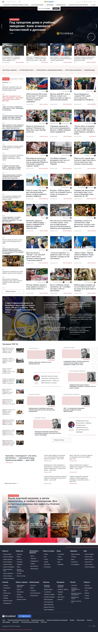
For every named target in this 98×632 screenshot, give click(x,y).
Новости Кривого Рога (7, 570)
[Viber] (80, 1)
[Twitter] (87, 2)
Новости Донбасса (8, 573)
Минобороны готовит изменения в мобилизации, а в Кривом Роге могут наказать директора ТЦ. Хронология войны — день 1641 (55, 467)
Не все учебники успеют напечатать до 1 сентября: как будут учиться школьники (60, 287)
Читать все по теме (10, 334)
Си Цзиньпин (47, 592)
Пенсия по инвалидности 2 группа (75, 589)
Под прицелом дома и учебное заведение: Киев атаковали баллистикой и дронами (83, 58)
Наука (59, 551)
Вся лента (5, 82)
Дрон (59, 561)
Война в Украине (22, 582)
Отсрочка (33, 590)
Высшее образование (20, 570)
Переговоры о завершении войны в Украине (16, 4)
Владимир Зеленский (47, 586)
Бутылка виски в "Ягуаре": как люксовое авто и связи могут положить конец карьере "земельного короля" (36, 256)
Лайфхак (5, 598)
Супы (86, 590)
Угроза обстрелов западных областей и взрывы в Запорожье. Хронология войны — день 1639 (55, 478)
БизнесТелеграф (61, 4)
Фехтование (47, 567)
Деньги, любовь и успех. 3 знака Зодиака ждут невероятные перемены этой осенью (59, 525)
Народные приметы (63, 589)
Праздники (60, 582)
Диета (72, 559)
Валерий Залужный (49, 597)
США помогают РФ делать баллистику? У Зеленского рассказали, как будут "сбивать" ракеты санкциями (36, 98)
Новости (5, 551)
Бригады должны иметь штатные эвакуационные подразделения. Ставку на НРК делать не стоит (50, 379)
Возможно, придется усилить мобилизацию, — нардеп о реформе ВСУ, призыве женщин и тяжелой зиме (36, 224)
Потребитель (6, 588)
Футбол (46, 554)
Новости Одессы (7, 561)
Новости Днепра (7, 559)
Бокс (45, 556)
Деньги (32, 556)
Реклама (72, 620)
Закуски (87, 598)
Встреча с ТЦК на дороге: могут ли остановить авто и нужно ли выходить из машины (61, 193)
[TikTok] (91, 2)
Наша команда (6, 622)
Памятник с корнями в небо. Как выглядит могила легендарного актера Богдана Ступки (12, 88)
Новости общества (67, 62)
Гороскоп (5, 585)
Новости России (89, 559)
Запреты (60, 594)
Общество (19, 551)
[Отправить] (19, 2)
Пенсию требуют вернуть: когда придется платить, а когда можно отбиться (36, 287)
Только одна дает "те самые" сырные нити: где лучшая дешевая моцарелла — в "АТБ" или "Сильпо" (12, 220)
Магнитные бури (7, 600)
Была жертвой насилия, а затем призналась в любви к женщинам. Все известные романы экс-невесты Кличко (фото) (34, 502)
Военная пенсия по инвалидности (76, 594)
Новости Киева (7, 554)
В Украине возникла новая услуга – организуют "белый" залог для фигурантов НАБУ (60, 58)
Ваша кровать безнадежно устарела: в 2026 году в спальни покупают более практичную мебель (12, 281)
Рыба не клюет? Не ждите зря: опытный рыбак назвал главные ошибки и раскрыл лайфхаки (36, 193)
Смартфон (60, 564)
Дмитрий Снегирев (69, 347)
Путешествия (7, 593)
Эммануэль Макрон (49, 594)
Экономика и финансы (34, 551)
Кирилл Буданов (48, 599)
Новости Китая (89, 564)
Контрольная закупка (37, 4)
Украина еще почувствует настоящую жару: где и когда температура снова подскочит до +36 (84, 193)
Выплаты (19, 559)
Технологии (61, 554)
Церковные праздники (61, 586)
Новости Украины (44, 62)
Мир (85, 551)
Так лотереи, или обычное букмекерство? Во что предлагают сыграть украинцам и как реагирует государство (80, 305)
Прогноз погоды (21, 576)
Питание (73, 556)
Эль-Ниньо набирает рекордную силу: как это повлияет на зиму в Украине (59, 161)
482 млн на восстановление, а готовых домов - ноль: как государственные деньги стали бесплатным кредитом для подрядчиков (61, 224)
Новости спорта (48, 551)
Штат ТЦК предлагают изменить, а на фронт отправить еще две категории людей (8, 350)
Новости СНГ (88, 561)
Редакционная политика (37, 620)
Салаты (87, 595)
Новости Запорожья (8, 567)
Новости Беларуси (90, 567)
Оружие (19, 594)
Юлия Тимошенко (49, 604)
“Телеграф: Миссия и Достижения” (78, 4)
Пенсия (72, 582)
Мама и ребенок (75, 554)
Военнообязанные (35, 593)
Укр (95, 1)
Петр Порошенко (48, 602)
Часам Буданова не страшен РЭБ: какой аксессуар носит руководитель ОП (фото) (83, 97)
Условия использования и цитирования (57, 620)
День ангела (61, 597)
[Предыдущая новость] (1, 26)
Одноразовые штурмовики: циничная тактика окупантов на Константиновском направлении (42, 410)
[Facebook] (78, 2)
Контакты (89, 620)
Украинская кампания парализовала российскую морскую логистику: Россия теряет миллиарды (48, 433)
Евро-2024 (47, 564)
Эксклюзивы (50, 4)
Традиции (60, 592)
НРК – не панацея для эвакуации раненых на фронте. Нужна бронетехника (74, 410)
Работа (19, 556)
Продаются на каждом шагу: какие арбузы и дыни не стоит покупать (12, 272)
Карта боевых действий (20, 586)
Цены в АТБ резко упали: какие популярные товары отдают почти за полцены (7, 391)
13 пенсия (74, 585)
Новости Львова (7, 564)
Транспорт (33, 558)
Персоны (46, 582)
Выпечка (87, 585)
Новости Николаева (8, 578)
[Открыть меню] (3, 2)
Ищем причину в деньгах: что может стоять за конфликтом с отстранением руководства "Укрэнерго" (55, 329)
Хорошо (56, 8)
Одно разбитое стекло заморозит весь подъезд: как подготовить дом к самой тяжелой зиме (36, 58)
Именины (60, 599)
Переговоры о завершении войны (49, 70)
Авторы (95, 4)
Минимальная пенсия (75, 598)
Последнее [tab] (6, 78)
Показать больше (11, 291)
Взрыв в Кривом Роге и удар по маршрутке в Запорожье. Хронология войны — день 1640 (81, 466)
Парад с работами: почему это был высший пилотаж (40, 363)
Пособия (19, 573)
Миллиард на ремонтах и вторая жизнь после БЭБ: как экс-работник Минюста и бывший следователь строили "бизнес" (37, 162)
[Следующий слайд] (96, 5)
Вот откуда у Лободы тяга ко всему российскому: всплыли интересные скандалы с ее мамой (80, 525)
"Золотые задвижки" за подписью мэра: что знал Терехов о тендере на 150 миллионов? (60, 255)
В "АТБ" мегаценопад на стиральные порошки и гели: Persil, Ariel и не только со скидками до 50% (8, 381)
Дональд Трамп (48, 589)
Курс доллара (34, 566)
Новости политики (67, 104)
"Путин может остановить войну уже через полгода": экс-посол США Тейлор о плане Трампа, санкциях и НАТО (84, 130)
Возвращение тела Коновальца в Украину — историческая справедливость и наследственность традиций (84, 426)
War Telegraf (21, 62)
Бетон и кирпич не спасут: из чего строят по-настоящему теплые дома (12, 241)
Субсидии (19, 561)
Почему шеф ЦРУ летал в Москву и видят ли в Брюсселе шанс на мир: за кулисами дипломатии (60, 97)
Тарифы (33, 563)
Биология (60, 559)
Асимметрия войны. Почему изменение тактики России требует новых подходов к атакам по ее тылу (76, 363)
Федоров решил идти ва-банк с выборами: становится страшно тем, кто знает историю (83, 386)
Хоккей (46, 561)
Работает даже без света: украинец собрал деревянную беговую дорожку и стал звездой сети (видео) (12, 251)
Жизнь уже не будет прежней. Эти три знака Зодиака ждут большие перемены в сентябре (8, 443)
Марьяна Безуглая (49, 607)
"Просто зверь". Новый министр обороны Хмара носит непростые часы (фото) (83, 255)
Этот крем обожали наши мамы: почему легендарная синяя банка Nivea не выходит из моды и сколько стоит (17, 525)
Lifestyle (5, 582)
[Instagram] (89, 2)
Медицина (19, 564)
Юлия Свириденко (49, 609)
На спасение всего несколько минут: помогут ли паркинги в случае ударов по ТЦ (31, 26)
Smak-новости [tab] (13, 78)
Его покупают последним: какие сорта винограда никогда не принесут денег (11, 197)
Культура (5, 595)
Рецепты (87, 582)
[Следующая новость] (96, 26)
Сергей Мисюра (33, 348)
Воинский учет (34, 595)
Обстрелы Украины (9, 70)
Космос (60, 556)
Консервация (88, 588)
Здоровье (73, 551)
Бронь (32, 588)
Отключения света (27, 70)
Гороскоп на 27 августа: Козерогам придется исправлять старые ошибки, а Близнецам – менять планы (12, 157)
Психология (74, 561)
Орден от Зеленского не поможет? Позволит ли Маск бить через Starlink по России (36, 129)
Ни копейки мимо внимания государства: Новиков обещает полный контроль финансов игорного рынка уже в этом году (55, 305)
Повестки (33, 585)
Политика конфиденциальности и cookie (18, 620)
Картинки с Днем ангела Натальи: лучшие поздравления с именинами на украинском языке (8, 412)
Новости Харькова (8, 556)
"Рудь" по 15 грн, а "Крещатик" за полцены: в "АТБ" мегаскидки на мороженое (12, 108)
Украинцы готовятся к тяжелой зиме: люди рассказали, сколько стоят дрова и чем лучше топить (84, 223)
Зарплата (19, 554)
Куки (48, 8)
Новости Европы (89, 554)
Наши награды (81, 620)
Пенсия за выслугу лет (76, 602)
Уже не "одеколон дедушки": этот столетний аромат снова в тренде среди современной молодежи (8, 371)
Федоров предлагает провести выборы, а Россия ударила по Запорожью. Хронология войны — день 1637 (80, 479)
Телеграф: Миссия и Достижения (30, 622)
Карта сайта (15, 622)
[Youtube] (85, 2)
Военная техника (21, 599)
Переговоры (20, 592)
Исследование (75, 564)
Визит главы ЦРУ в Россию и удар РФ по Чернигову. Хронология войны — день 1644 (81, 457)
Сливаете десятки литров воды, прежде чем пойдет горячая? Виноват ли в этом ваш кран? (12, 117)
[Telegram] (82, 2)
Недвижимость (35, 561)
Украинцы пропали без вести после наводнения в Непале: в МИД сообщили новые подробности (60, 129)
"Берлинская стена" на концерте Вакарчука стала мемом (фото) (37, 525)
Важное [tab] (21, 78)
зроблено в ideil (92, 626)
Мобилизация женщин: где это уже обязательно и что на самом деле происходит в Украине (85, 287)
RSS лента (44, 622)
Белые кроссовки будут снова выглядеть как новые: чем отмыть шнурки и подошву (8, 422)
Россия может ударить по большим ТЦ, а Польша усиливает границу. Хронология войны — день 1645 (54, 457)
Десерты (87, 593)
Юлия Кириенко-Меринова (78, 371)
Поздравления (7, 603)
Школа (18, 567)
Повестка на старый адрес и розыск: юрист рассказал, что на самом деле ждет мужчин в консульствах (85, 161)
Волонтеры (20, 597)
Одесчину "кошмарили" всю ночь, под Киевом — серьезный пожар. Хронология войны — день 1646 (12, 58)
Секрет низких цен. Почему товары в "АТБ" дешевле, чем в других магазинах (12, 147)
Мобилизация (90, 70)
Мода (4, 590)
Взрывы (19, 589)
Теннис (46, 559)
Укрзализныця (34, 568)
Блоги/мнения (51, 360)
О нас (3, 620)
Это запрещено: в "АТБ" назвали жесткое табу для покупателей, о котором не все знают (8, 432)
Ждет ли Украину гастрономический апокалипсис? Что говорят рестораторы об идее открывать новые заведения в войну (80, 329)
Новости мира (92, 136)
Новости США (88, 556)
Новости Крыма (7, 576)
